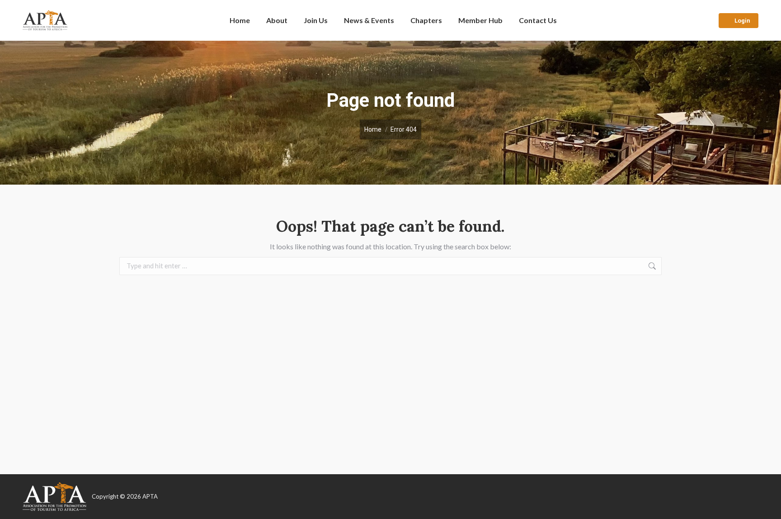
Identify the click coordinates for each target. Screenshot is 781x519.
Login (742, 20)
